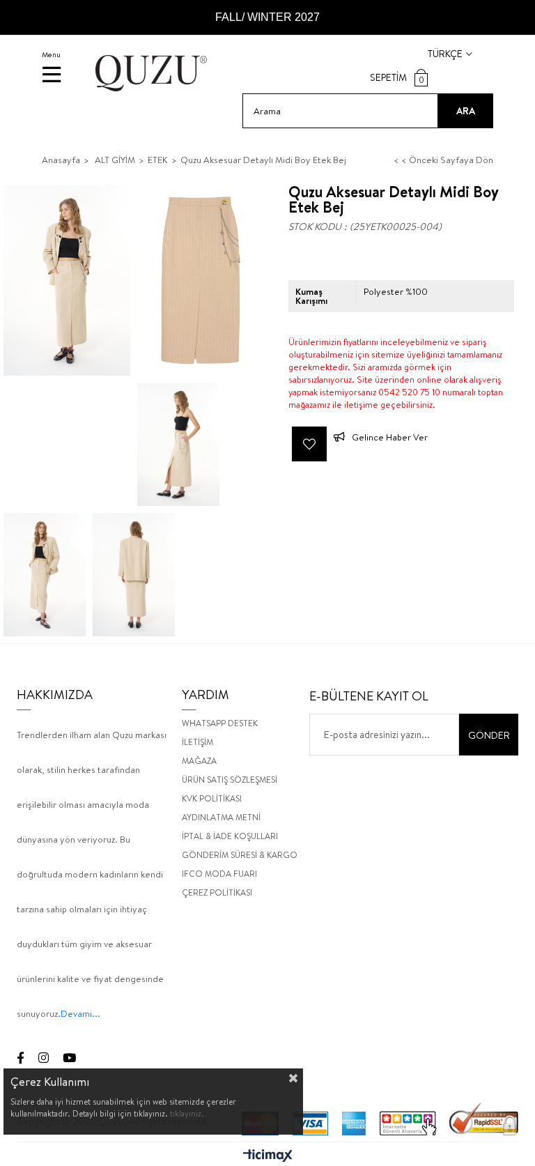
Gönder (489, 735)
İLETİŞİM (197, 742)
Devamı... (80, 1013)
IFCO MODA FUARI (219, 874)
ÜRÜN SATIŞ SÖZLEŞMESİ (229, 779)
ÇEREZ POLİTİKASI (217, 892)
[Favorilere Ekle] (309, 444)
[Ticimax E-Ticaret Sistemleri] (268, 1156)
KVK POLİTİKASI (212, 798)
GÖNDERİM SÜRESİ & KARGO (239, 855)
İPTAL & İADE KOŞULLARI (230, 836)
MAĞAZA (199, 761)
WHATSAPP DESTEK (220, 723)
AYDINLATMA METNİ (221, 817)
